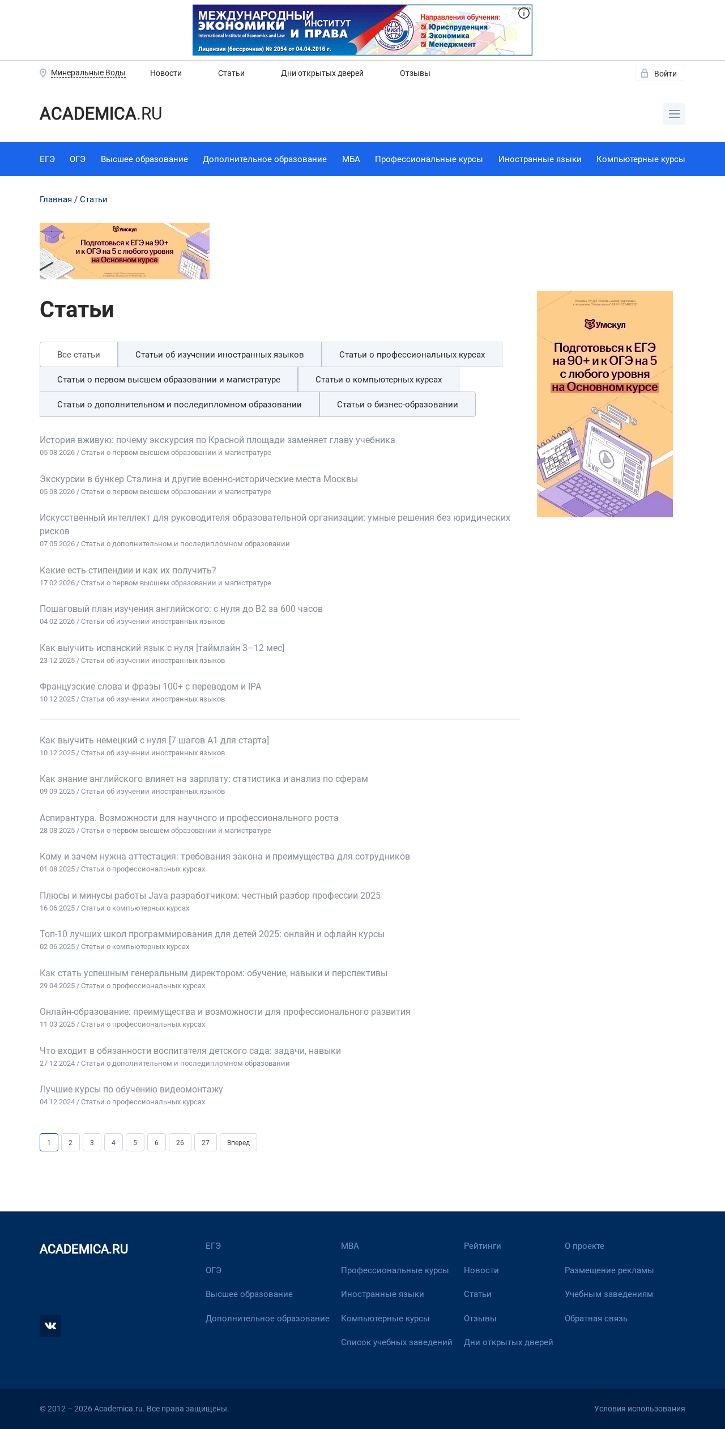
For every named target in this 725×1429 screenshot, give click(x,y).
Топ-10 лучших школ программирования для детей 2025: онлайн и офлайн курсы (212, 934)
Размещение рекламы (609, 1270)
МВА (350, 1246)
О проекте (584, 1246)
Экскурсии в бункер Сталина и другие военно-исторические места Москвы (199, 479)
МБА (351, 159)
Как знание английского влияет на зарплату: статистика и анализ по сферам (204, 778)
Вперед (238, 1143)
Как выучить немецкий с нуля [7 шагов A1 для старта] (154, 740)
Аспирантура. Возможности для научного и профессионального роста (189, 818)
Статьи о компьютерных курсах (378, 380)
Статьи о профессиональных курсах (412, 355)
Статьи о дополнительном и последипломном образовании (179, 404)
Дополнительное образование (265, 159)
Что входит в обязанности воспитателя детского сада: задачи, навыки (190, 1050)
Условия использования (639, 1408)
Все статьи (78, 355)
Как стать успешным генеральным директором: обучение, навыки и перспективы (213, 973)
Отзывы (415, 73)
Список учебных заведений (397, 1342)
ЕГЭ (47, 159)
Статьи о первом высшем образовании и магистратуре (168, 380)
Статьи (231, 73)
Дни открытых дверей (322, 73)
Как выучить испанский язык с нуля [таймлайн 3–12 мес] (162, 648)
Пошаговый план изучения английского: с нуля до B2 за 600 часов (181, 608)
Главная (56, 199)
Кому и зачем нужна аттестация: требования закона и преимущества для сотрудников (225, 856)
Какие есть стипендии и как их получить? (128, 570)
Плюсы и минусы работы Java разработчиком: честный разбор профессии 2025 (210, 895)
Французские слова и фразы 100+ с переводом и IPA (150, 686)
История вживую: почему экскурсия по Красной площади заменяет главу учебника (217, 440)
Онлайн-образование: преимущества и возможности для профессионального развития (225, 1011)
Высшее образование (144, 159)
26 (180, 1143)
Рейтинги (482, 1246)
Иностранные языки (540, 159)
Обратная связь (596, 1318)
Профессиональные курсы (429, 159)
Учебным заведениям (609, 1294)
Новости (166, 73)
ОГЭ (78, 159)
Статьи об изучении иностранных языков (219, 355)
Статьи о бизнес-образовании (397, 404)
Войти (665, 73)
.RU (101, 114)
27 (206, 1143)
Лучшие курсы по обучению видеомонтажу (131, 1089)
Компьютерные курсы (640, 159)
